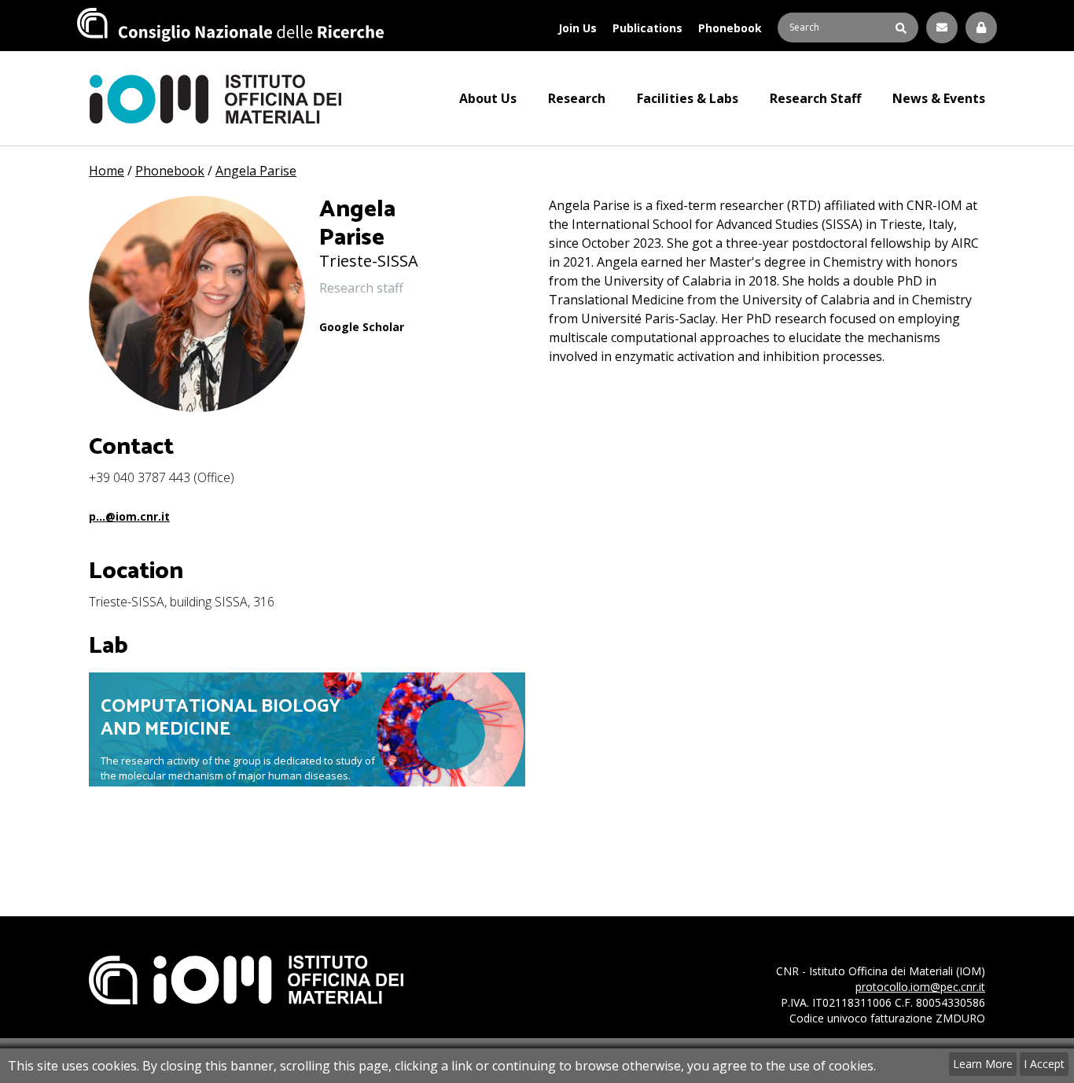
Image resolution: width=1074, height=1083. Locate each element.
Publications (647, 27)
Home (106, 170)
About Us (488, 98)
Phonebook (730, 27)
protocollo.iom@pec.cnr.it (920, 986)
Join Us (577, 27)
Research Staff (815, 98)
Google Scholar (361, 326)
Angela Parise (255, 170)
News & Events (938, 98)
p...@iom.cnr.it (129, 516)
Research (576, 98)
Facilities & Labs (687, 98)
